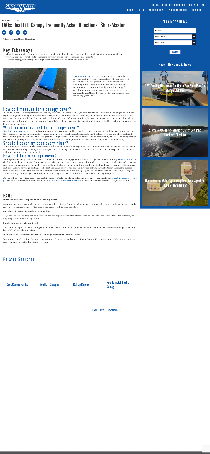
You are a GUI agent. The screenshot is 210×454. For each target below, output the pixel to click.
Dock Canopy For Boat (18, 284)
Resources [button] (198, 10)
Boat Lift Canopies (123, 7)
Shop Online (193, 5)
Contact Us (193, 3)
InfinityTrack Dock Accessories (156, 3)
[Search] (203, 4)
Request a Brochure (175, 5)
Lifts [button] (141, 10)
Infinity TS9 (110, 7)
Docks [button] (129, 10)
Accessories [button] (156, 10)
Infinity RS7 (110, 4)
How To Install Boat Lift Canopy (119, 284)
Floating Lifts (123, 1)
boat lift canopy (126, 159)
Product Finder (178, 10)
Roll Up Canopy (81, 284)
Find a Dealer (156, 5)
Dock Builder (136, 6)
